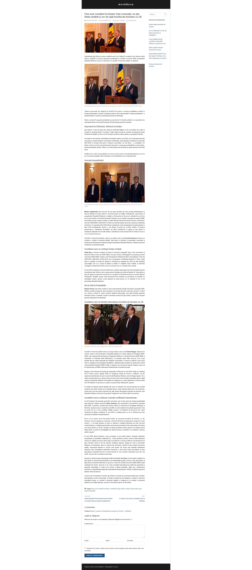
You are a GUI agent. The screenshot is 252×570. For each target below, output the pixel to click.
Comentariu (89, 523)
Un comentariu (131, 20)
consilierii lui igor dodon (117, 488)
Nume (86, 540)
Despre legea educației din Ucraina (157, 25)
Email (108, 540)
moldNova (126, 4)
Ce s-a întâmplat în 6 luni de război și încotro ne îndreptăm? (157, 33)
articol (91, 418)
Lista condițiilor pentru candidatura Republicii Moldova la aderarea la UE (157, 41)
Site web (130, 540)
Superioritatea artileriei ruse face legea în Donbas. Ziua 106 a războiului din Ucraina (157, 56)
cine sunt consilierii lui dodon (100, 488)
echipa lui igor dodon (132, 488)
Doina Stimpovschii (91, 20)
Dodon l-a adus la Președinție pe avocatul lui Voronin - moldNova (111, 511)
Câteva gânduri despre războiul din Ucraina (156, 49)
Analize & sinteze (119, 20)
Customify (115, 567)
